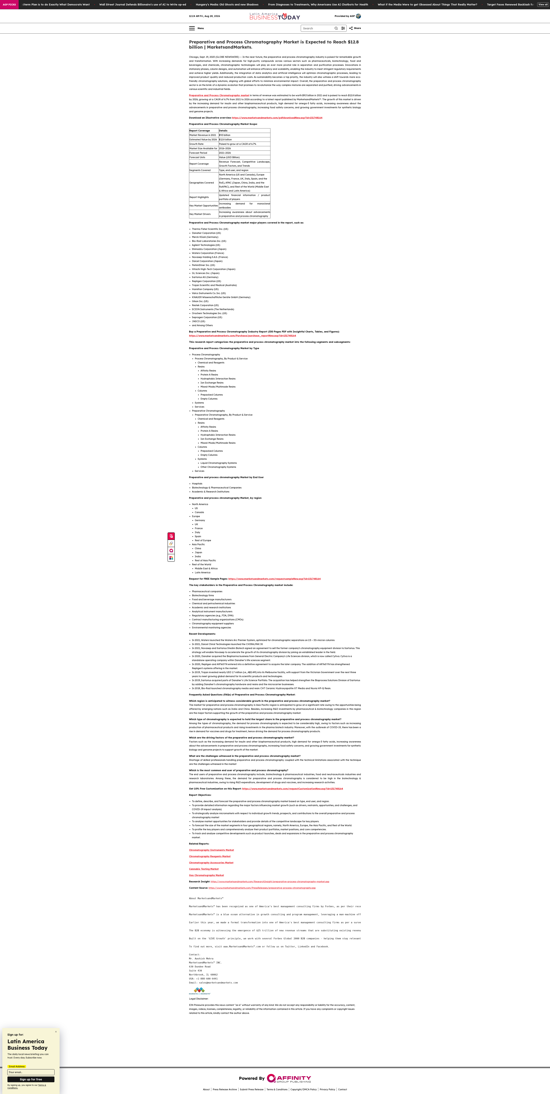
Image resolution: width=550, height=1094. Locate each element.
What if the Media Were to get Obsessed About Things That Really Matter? (427, 4)
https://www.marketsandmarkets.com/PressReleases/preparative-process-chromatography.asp (262, 887)
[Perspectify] (171, 543)
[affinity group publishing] (171, 550)
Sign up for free (31, 1079)
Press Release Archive (225, 1089)
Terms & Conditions (277, 1089)
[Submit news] (171, 536)
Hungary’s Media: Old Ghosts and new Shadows (227, 4)
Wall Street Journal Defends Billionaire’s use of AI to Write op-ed (142, 4)
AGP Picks (9, 4)
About (206, 1089)
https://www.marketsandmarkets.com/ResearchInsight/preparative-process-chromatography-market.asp (270, 881)
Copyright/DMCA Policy (303, 1089)
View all (543, 4)
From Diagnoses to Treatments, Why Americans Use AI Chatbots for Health (318, 4)
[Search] (336, 28)
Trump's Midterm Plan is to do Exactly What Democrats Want (49, 4)
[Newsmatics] (171, 557)
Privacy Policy (327, 1089)
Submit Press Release (252, 1089)
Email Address (17, 1066)
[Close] (56, 1031)
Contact (342, 1089)
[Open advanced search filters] (343, 28)
